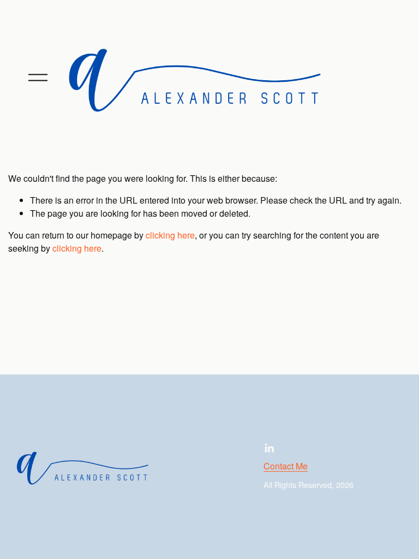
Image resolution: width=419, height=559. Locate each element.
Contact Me (286, 466)
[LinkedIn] (269, 448)
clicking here (170, 235)
